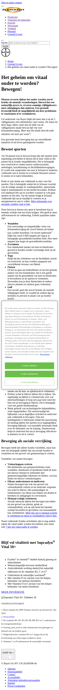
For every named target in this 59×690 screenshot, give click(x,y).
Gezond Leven (15, 34)
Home (11, 61)
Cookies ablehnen (29, 366)
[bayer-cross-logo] (5, 56)
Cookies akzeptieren (29, 374)
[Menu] (2, 6)
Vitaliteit (12, 28)
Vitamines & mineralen (19, 20)
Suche (4, 42)
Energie (11, 22)
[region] (29, 345)
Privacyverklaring (16, 686)
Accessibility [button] (14, 677)
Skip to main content (11, 2)
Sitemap (12, 668)
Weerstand (13, 25)
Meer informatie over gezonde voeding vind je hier (26, 203)
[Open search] (2, 40)
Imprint (11, 683)
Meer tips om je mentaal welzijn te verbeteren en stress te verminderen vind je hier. (32, 514)
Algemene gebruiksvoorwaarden (24, 680)
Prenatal (12, 31)
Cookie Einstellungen (29, 382)
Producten (13, 17)
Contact (11, 674)
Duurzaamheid (15, 671)
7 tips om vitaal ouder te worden (22, 526)
